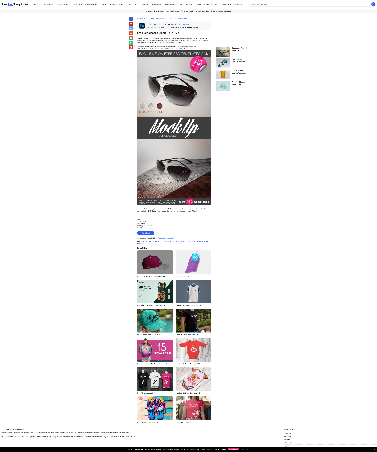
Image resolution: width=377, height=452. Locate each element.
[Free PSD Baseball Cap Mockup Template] (155, 262)
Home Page (141, 18)
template (205, 241)
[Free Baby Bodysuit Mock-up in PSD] (193, 379)
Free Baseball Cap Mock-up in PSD (149, 335)
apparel (148, 241)
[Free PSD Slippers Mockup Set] (223, 86)
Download (146, 233)
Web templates (239, 4)
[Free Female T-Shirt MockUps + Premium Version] (155, 350)
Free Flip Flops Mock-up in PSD (147, 422)
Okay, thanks (233, 449)
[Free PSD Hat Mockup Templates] (223, 63)
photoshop (186, 241)
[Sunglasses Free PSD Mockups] (223, 52)
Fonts (121, 4)
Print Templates (63, 4)
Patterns (189, 4)
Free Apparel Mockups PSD (179, 18)
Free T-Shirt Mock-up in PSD (147, 393)
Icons (137, 4)
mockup (172, 241)
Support (287, 446)
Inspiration (145, 4)
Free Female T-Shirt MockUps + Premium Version (154, 364)
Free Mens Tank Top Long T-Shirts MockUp (152, 305)
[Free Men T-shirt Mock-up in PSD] (193, 321)
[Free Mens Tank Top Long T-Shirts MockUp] (155, 291)
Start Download (226, 11)
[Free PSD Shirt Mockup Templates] (223, 74)
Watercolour (227, 4)
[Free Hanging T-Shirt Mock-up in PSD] (193, 291)
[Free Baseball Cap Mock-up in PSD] (155, 321)
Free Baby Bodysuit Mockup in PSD (188, 364)
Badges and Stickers (91, 4)
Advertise (288, 436)
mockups (179, 241)
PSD (191, 241)
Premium (198, 4)
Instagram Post (156, 4)
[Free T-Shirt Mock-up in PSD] (155, 379)
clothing (160, 241)
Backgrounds (77, 4)
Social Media (208, 4)
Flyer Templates (48, 4)
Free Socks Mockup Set (184, 276)
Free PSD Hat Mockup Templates (239, 60)
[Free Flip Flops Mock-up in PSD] (155, 408)
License (287, 439)
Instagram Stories (170, 4)
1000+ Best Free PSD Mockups (158, 18)
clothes (154, 241)
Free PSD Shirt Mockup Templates (239, 72)
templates (140, 243)
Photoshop (196, 11)
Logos (181, 4)
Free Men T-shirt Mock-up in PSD (187, 335)
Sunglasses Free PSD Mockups (240, 49)
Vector (217, 4)
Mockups (35, 4)
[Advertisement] (232, 29)
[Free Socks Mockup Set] (193, 262)
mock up (166, 241)
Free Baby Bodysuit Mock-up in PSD (188, 393)
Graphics (129, 4)
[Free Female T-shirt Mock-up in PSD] (193, 408)
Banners (104, 4)
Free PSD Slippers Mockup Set (238, 83)
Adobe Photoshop (182, 24)
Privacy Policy (289, 443)
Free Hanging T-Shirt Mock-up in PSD (188, 305)
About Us (288, 433)
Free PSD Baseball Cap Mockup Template (151, 276)
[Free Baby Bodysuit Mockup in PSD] (193, 350)
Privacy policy (245, 449)
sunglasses (197, 241)
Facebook (113, 4)
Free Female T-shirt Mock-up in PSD (188, 422)
